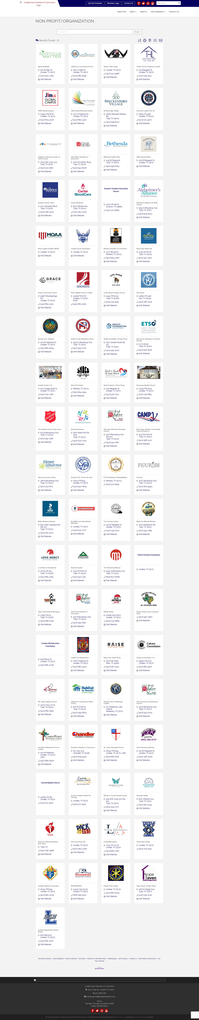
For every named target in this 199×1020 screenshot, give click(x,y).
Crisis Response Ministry (145, 747)
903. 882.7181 (100, 993)
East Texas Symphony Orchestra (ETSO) (148, 340)
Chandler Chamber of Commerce (83, 747)
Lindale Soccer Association (80, 249)
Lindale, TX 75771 (101, 990)
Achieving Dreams (77, 429)
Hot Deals (82, 958)
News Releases (58, 958)
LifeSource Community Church (82, 66)
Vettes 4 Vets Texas (111, 66)
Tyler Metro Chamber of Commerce (79, 158)
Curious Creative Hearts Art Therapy (81, 796)
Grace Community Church (47, 293)
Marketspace (112, 958)
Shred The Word (77, 385)
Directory (121, 12)
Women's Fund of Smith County (115, 795)
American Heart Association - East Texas (48, 842)
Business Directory (45, 958)
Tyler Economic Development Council (147, 702)
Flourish (139, 477)
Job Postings (122, 958)
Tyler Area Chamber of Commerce (79, 612)
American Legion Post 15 (145, 111)
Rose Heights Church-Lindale (81, 293)
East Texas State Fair (144, 249)
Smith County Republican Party (82, 339)
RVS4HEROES (76, 886)
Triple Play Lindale (143, 842)
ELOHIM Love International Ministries (81, 522)
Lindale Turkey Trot (45, 385)
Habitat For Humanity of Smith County (82, 702)
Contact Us (174, 12)
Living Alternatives (110, 842)
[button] (37, 40)
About (132, 12)
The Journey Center (111, 521)
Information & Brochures (147, 958)
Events (143, 12)
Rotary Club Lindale (111, 886)
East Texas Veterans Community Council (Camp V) (148, 430)
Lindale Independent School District (48, 931)
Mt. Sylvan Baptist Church (47, 702)
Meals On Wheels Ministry (145, 521)
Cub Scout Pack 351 (78, 842)
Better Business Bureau (46, 521)
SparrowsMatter (44, 66)
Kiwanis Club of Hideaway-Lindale (113, 702)
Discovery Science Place (47, 477)
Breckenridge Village (111, 111)
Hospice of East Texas (46, 203)
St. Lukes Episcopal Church (114, 747)
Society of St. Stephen (46, 339)
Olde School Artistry (143, 157)
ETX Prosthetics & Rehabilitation (115, 477)
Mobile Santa (108, 612)
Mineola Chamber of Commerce (115, 249)
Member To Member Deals (96, 958)
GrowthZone (119, 1017)
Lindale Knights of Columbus (48, 886)
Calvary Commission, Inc (145, 658)
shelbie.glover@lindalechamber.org (100, 997)
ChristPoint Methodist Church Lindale (48, 748)
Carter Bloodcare (77, 203)
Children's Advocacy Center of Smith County (49, 158)
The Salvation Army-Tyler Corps (49, 429)
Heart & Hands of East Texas (114, 385)
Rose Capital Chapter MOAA (48, 249)
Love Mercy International (47, 568)
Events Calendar (71, 958)
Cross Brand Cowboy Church (114, 293)
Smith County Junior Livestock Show (147, 612)
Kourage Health (142, 795)
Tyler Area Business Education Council (115, 430)
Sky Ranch (140, 293)
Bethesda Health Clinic (112, 157)
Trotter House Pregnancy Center (148, 66)
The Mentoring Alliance (112, 568)
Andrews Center (77, 568)
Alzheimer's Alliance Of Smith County (147, 203)
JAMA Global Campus (46, 111)
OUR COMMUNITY (157, 12)
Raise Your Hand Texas (112, 658)
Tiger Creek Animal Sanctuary (49, 612)
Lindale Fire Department (80, 658)
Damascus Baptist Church (145, 385)
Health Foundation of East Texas (115, 339)
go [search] (138, 32)
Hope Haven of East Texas (146, 886)
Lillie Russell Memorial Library (82, 111)
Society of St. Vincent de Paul (81, 477)
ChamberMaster (140, 1017)
